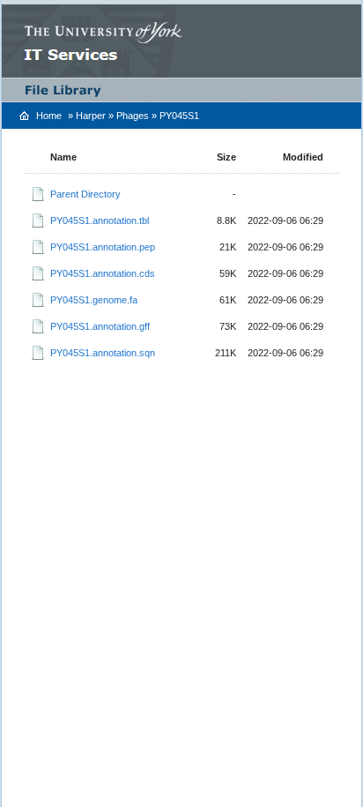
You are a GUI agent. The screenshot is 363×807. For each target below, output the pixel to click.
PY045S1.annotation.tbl (99, 220)
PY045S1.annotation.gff (100, 326)
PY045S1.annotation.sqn (102, 352)
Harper (91, 115)
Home (49, 115)
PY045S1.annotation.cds (102, 273)
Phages (132, 115)
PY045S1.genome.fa (93, 300)
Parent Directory (85, 194)
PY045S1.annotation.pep (102, 247)
